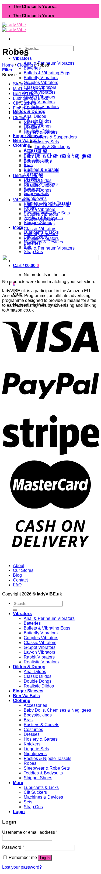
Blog (17, 575)
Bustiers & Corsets (41, 171)
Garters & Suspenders (55, 137)
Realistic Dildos (39, 185)
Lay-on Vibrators (39, 209)
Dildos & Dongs (29, 111)
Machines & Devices (43, 242)
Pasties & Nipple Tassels (47, 758)
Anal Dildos (35, 116)
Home (8, 65)
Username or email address (30, 832)
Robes (30, 763)
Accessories (35, 151)
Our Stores (23, 570)
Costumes (33, 122)
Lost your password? (22, 867)
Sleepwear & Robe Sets (47, 768)
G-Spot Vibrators (39, 92)
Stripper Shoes (38, 778)
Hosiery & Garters (41, 132)
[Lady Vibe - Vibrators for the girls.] (14, 27)
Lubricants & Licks (30, 98)
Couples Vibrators (41, 82)
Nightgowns (35, 198)
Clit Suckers (24, 103)
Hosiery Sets (46, 142)
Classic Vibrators (40, 228)
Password (13, 847)
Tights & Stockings (52, 146)
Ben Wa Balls (26, 140)
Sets (17, 113)
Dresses (32, 127)
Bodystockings (38, 161)
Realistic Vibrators (41, 238)
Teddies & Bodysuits (43, 773)
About (18, 565)
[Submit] (15, 610)
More (18, 227)
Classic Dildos (37, 180)
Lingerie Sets (36, 749)
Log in (45, 858)
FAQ (17, 585)
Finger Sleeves (28, 135)
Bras (28, 166)
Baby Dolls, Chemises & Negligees (57, 156)
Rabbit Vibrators (39, 102)
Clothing (21, 145)
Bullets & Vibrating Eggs (47, 73)
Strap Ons (33, 251)
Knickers (32, 744)
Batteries (32, 68)
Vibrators (22, 58)
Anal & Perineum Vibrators (49, 63)
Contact (20, 580)
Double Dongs (37, 190)
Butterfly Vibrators (41, 77)
